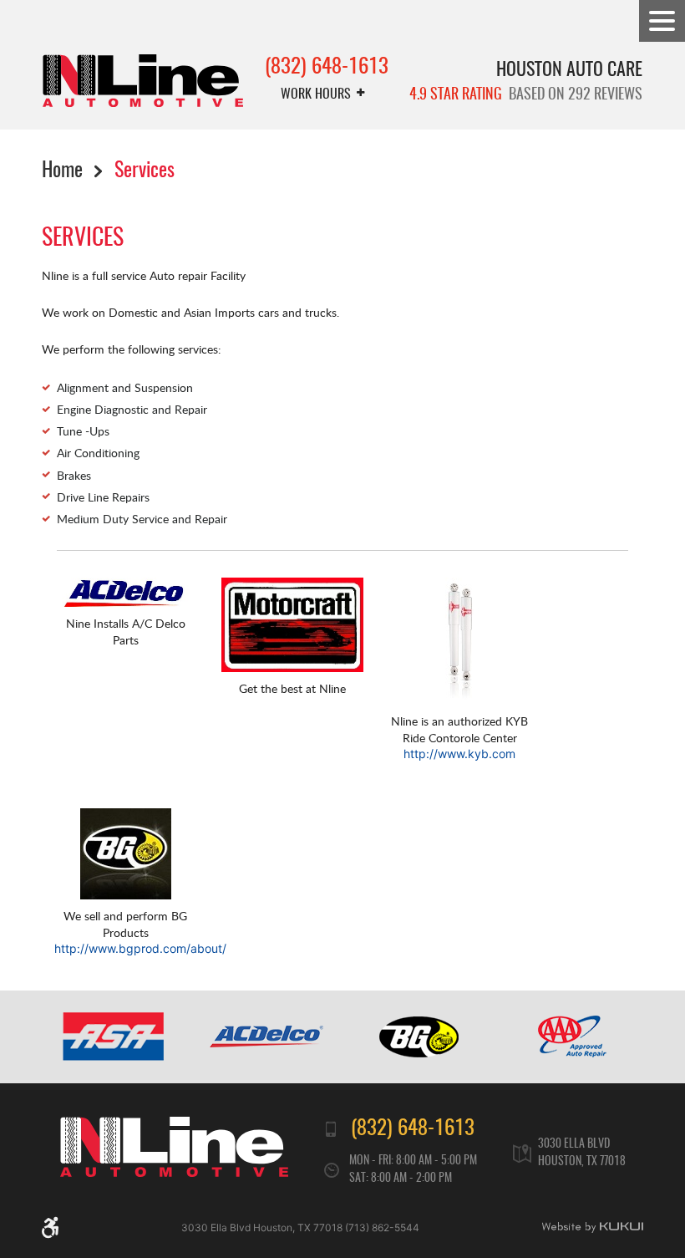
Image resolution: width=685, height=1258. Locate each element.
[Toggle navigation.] (662, 21)
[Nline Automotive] (143, 80)
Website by (592, 1227)
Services (144, 172)
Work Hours (316, 94)
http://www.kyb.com (459, 753)
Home (62, 172)
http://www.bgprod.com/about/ (140, 948)
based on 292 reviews (525, 95)
